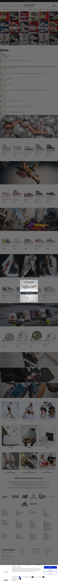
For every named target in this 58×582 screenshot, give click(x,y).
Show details (14, 580)
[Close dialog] (37, 280)
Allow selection (50, 570)
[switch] (32, 577)
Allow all (50, 567)
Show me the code (29, 293)
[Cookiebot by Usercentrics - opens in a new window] (6, 580)
